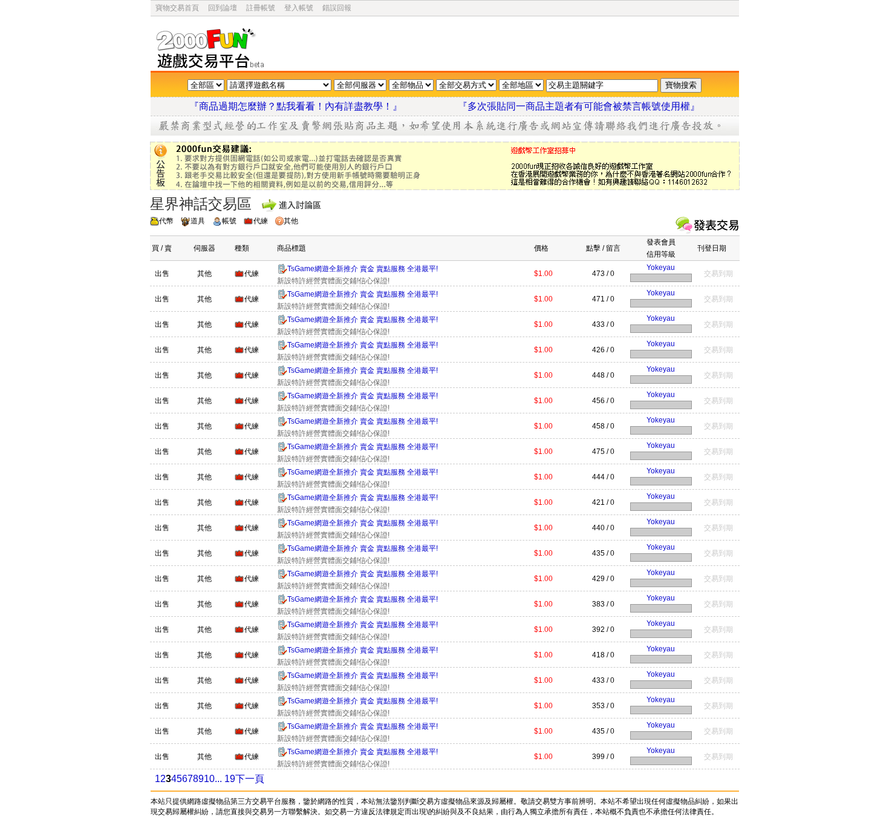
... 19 (225, 779)
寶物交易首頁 (177, 8)
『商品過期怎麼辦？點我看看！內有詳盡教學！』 (310, 106)
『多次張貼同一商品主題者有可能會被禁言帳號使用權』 (579, 106)
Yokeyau (660, 267)
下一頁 (249, 779)
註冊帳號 (260, 8)
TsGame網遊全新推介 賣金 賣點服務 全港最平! (362, 269)
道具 (197, 221)
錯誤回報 (336, 8)
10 (209, 779)
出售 (162, 273)
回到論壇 (222, 8)
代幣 (166, 221)
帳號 (229, 221)
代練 (260, 221)
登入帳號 (298, 8)
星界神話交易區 (201, 204)
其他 (291, 221)
